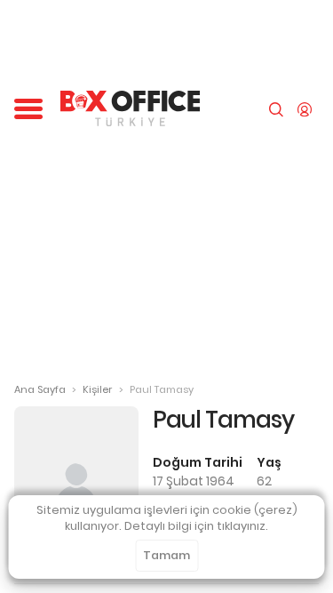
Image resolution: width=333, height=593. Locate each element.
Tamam (166, 555)
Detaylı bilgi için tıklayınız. (196, 525)
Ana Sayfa (40, 389)
